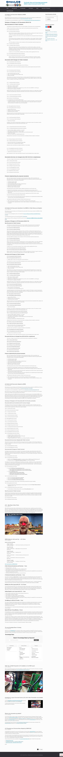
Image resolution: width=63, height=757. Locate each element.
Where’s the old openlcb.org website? (13, 713)
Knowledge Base (22, 8)
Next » (41, 749)
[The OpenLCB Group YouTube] (48, 27)
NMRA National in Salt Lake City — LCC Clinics (15, 539)
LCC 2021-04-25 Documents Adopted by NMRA (15, 384)
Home (7, 8)
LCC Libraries (31, 8)
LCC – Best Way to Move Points (12, 505)
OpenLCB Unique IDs (10, 10)
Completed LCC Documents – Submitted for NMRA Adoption (14, 741)
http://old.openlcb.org (33, 719)
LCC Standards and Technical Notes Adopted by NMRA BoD (18, 728)
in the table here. (24, 216)
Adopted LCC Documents (9, 740)
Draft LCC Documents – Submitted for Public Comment (14, 742)
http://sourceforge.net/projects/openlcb (22, 722)
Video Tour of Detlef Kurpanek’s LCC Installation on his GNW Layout (20, 666)
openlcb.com (24, 718)
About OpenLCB (14, 8)
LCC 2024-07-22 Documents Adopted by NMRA (15, 14)
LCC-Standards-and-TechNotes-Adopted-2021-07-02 (31, 389)
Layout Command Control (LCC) (24, 738)
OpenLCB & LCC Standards (46, 8)
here (20, 701)
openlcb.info (28, 718)
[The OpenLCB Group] (28, 3)
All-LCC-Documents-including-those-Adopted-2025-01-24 (32, 20)
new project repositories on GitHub (21, 723)
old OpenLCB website (12, 719)
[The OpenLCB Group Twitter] (46, 27)
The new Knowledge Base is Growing (13, 627)
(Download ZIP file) (32, 731)
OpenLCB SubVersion (8, 723)
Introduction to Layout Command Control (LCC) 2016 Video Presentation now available (24, 697)
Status (37, 8)
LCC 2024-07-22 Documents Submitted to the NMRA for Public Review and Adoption (23, 208)
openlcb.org (20, 718)
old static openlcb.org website (13, 717)
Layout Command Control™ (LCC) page (26, 18)
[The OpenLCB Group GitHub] (50, 27)
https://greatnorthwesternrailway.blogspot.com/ (23, 669)
